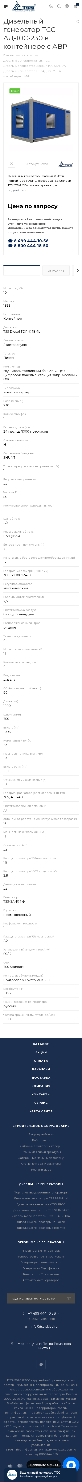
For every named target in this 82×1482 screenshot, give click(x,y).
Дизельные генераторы (41, 1184)
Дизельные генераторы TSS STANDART (41, 1210)
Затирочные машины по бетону (41, 1157)
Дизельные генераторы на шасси (41, 1221)
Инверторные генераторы (41, 1250)
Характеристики (22, 270)
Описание (56, 270)
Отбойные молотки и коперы (41, 1146)
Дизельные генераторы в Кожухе (41, 1227)
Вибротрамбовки (41, 1134)
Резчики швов (41, 1169)
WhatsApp (41, 1364)
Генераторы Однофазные (41, 1268)
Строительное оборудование (41, 1126)
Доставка (41, 1077)
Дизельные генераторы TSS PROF (41, 1204)
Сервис (41, 1102)
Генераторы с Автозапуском (41, 1262)
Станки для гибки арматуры (41, 1152)
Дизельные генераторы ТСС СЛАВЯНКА (41, 1216)
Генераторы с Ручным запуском (41, 1256)
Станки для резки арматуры (41, 1163)
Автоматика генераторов (41, 1280)
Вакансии (41, 1069)
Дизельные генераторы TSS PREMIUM (41, 1198)
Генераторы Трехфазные (41, 1274)
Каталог (41, 1044)
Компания (41, 1086)
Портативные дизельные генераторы (41, 1192)
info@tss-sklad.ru (44, 1326)
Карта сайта (41, 1111)
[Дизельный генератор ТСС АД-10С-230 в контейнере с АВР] (41, 119)
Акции (41, 1052)
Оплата (41, 1060)
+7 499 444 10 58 (42, 1313)
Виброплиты (41, 1140)
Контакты (41, 1094)
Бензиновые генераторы (41, 1242)
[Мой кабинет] (67, 7)
